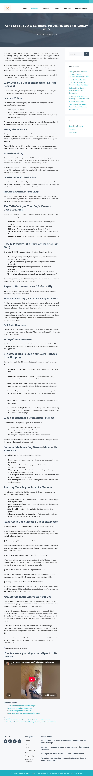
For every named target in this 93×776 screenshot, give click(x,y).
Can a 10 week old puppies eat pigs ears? (24, 713)
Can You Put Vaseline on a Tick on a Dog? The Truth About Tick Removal (28, 720)
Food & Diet (46, 8)
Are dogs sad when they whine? (20, 708)
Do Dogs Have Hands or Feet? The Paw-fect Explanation (77, 90)
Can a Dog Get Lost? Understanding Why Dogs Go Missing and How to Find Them (31, 722)
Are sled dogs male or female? (20, 711)
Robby (54, 34)
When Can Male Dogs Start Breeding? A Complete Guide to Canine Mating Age (79, 98)
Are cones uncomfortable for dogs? (21, 706)
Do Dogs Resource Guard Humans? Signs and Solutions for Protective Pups (79, 74)
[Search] (86, 54)
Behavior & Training (76, 126)
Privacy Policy (81, 8)
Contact (68, 8)
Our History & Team (30, 751)
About (58, 8)
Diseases (34, 8)
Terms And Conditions (29, 760)
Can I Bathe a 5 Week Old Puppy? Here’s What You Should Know (78, 106)
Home (25, 8)
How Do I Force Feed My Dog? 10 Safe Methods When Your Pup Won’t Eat (78, 82)
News (27, 747)
